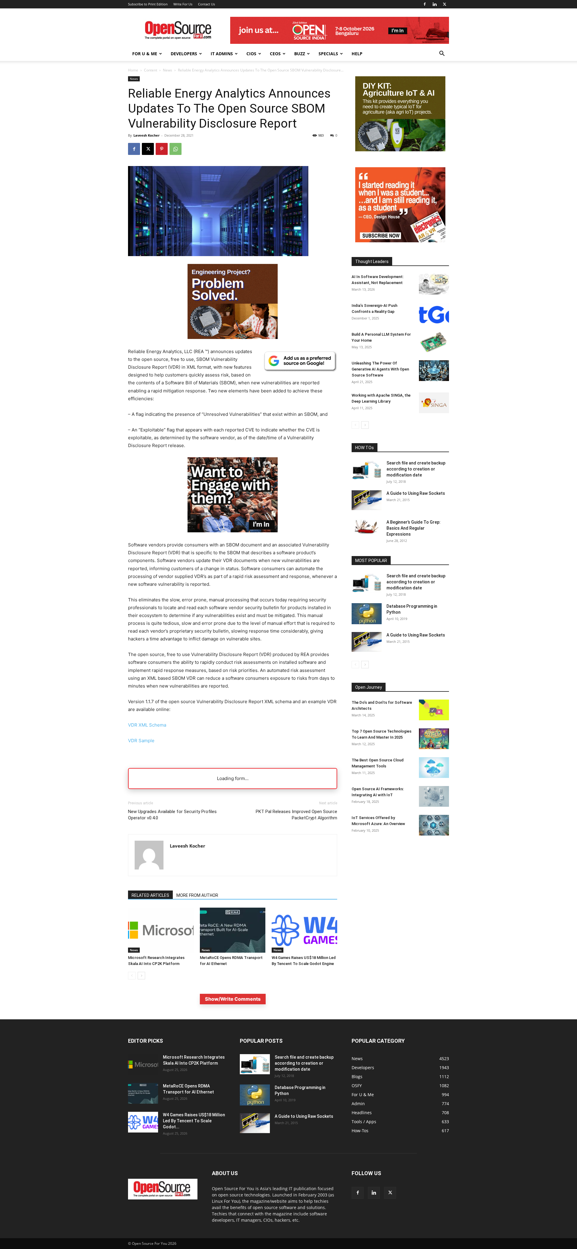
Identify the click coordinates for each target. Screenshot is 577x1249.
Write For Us (182, 4)
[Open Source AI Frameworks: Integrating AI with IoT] (434, 796)
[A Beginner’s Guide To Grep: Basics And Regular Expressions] (367, 526)
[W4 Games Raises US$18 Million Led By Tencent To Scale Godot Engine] (304, 930)
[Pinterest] (162, 149)
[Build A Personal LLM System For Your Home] (434, 341)
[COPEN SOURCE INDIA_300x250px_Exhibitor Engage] (233, 537)
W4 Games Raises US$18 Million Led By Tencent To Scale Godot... (194, 1120)
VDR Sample (141, 740)
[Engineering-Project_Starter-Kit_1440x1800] (233, 337)
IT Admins (222, 53)
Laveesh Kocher (146, 135)
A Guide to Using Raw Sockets (415, 493)
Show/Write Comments (233, 999)
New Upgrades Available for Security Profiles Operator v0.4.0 (172, 815)
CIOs (251, 53)
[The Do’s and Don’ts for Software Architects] (434, 710)
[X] (444, 4)
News (167, 70)
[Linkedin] (434, 4)
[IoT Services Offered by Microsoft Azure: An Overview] (434, 825)
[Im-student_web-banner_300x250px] (400, 240)
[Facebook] (424, 4)
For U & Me (144, 53)
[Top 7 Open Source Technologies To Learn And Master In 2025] (434, 738)
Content (150, 70)
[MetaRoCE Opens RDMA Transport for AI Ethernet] (232, 930)
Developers (184, 53)
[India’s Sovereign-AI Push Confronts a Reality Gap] (434, 313)
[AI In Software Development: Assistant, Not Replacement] (434, 284)
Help (357, 53)
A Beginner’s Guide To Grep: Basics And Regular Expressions (413, 528)
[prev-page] (132, 975)
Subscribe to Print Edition (148, 4)
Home (133, 70)
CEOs (275, 53)
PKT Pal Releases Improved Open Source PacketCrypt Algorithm (296, 815)
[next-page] (141, 975)
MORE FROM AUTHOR (197, 895)
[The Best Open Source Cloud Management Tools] (434, 767)
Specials (328, 53)
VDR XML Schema (147, 725)
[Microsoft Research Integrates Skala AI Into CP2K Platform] (161, 930)
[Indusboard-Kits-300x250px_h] (400, 149)
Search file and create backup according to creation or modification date (415, 469)
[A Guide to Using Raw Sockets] (367, 500)
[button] (442, 54)
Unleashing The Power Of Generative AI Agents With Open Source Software (380, 369)
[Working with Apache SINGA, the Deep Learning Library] (434, 402)
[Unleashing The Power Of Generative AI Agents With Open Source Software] (434, 370)
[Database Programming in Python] (367, 613)
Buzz (299, 53)
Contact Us (206, 4)
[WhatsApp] (175, 149)
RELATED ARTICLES (150, 895)
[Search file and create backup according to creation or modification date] (367, 470)
